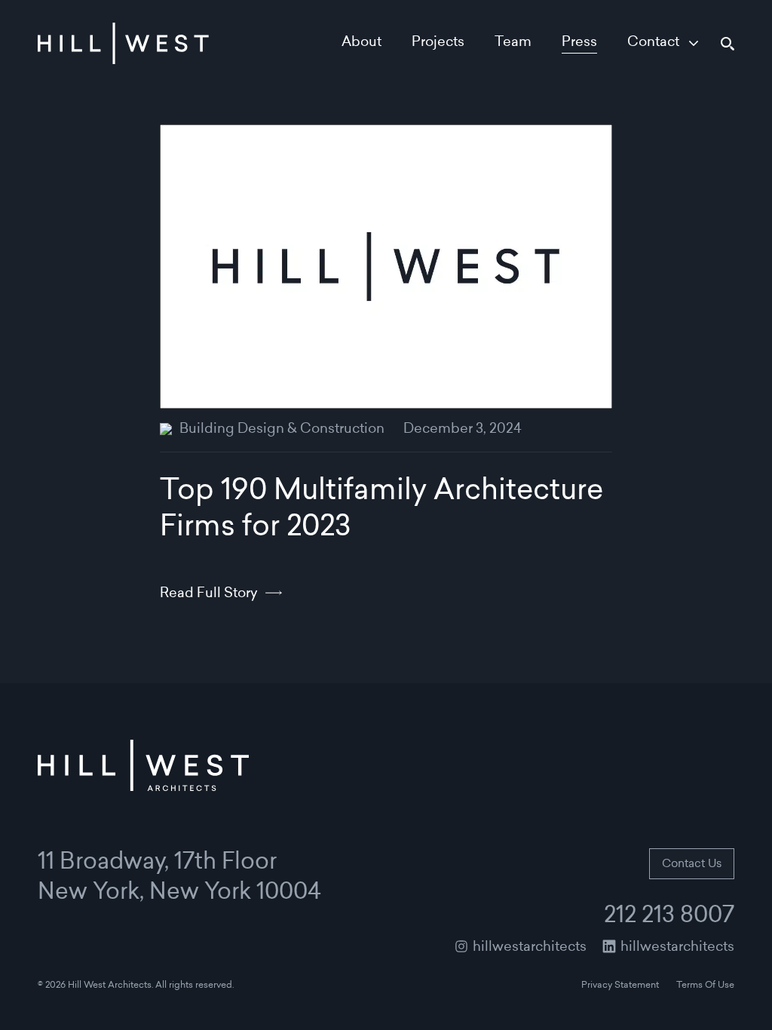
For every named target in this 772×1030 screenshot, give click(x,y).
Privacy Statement (620, 985)
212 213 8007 (669, 917)
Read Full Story (209, 594)
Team (513, 43)
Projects (438, 43)
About (361, 43)
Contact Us (691, 864)
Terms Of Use (705, 985)
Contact (653, 43)
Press (579, 43)
